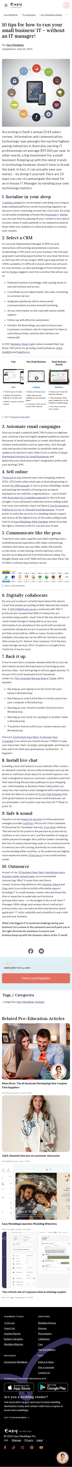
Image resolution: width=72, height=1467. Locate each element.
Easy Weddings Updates (51, 15)
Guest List (9, 1328)
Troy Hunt (50, 827)
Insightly (7, 351)
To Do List (9, 1322)
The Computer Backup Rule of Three (35, 678)
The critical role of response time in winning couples (34, 1291)
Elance (56, 884)
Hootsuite (51, 214)
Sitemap (16, 1440)
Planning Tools (14, 1316)
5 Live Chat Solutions (50, 794)
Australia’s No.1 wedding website (27, 497)
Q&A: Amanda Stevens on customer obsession (31, 1155)
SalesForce (23, 351)
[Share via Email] (41, 951)
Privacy (28, 1440)
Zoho (59, 347)
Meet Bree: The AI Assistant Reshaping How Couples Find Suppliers (34, 1085)
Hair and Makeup (46, 1349)
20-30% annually (20, 485)
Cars (40, 1344)
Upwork (47, 884)
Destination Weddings (16, 1361)
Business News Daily (23, 343)
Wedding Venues (47, 1322)
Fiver (5, 888)
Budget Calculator (13, 1338)
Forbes (14, 271)
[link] (5, 1447)
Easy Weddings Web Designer (31, 521)
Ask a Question (46, 1367)
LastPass (28, 823)
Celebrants (44, 1338)
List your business (15, 1417)
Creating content (11, 202)
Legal (40, 1440)
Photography (45, 1333)
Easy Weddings (11, 15)
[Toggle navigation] (6, 5)
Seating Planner (12, 1333)
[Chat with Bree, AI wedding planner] (62, 1457)
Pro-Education (29, 15)
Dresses (42, 1328)
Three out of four (12, 477)
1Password (34, 855)
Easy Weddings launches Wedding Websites (29, 1223)
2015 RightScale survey (23, 609)
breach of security (31, 819)
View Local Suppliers (36, 978)
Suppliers (44, 1316)
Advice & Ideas (46, 1361)
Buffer (64, 214)
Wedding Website (13, 1344)
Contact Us (44, 1372)
